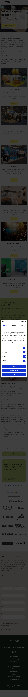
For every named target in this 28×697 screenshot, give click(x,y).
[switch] (24, 352)
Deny (14, 374)
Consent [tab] (5, 325)
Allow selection (14, 370)
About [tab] (22, 325)
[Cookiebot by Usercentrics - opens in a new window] (20, 321)
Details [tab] (14, 325)
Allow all (14, 366)
